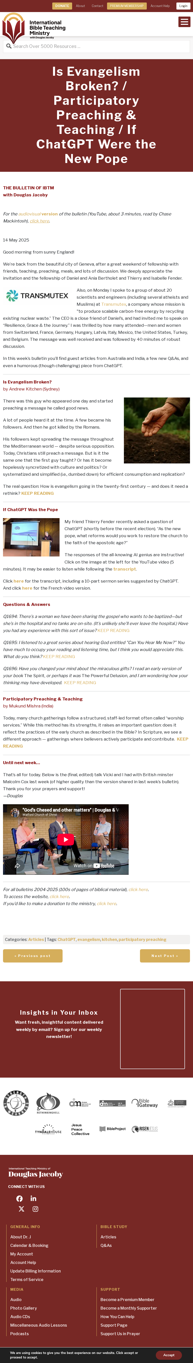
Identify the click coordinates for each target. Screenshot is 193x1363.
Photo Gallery (23, 1308)
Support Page (114, 1325)
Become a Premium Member (128, 1299)
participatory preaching (142, 939)
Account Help (160, 6)
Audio (16, 1299)
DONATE (62, 6)
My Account (21, 1254)
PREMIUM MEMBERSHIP (127, 6)
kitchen (109, 939)
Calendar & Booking (29, 1245)
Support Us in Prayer (120, 1333)
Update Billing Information (35, 1271)
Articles (36, 939)
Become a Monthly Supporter (129, 1308)
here (19, 581)
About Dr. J (20, 1237)
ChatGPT (67, 939)
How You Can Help (117, 1316)
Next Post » (165, 956)
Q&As (106, 1245)
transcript (124, 569)
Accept (168, 1355)
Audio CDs (20, 1316)
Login (183, 6)
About (80, 6)
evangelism (88, 939)
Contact (97, 6)
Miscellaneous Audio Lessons (38, 1325)
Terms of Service (26, 1279)
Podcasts (19, 1333)
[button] (184, 21)
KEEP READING (37, 493)
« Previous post (33, 956)
